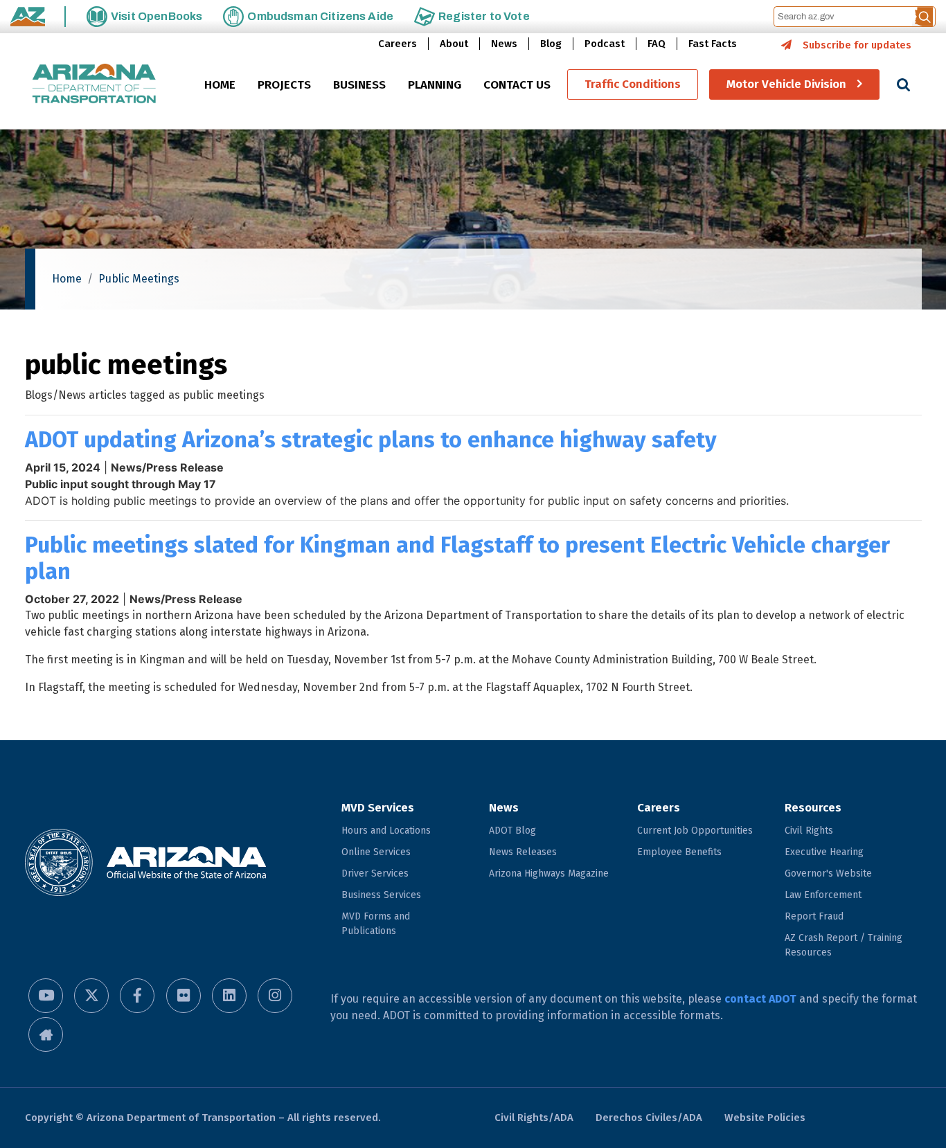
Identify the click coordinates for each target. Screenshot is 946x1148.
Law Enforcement (823, 895)
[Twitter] (91, 995)
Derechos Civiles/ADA (649, 1117)
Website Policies (764, 1117)
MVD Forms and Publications (375, 924)
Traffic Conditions (632, 85)
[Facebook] (137, 995)
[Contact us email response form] (45, 1034)
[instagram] (275, 995)
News (504, 43)
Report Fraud (814, 916)
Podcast (604, 43)
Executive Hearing (824, 852)
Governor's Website (828, 873)
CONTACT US (517, 85)
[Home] (94, 85)
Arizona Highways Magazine (549, 873)
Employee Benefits (679, 852)
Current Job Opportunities (695, 830)
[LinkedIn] (229, 995)
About (454, 43)
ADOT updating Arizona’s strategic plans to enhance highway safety (371, 440)
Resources (813, 807)
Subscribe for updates (857, 45)
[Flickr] (183, 995)
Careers (397, 43)
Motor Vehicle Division (786, 85)
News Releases (523, 852)
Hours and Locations (386, 830)
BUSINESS (359, 85)
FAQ (657, 43)
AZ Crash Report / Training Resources (843, 945)
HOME (219, 85)
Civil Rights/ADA (533, 1117)
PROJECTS (284, 85)
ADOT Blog (512, 830)
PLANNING (434, 85)
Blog (551, 43)
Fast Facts (712, 43)
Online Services (376, 852)
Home (67, 278)
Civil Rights (809, 830)
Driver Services (375, 873)
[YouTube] (45, 995)
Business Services (381, 895)
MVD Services (377, 807)
